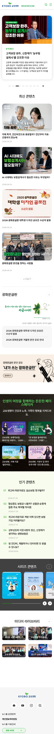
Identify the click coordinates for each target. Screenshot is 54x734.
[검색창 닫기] (46, 4)
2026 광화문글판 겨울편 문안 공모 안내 (25, 339)
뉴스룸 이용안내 (8, 724)
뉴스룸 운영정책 (8, 714)
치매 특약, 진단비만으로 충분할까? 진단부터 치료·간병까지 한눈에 (25, 136)
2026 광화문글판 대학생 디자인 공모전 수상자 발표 (26, 220)
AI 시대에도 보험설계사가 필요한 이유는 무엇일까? (26, 177)
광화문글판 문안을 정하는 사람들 (17, 263)
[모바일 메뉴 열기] (50, 5)
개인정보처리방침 (9, 719)
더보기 (28, 278)
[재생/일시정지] (43, 86)
